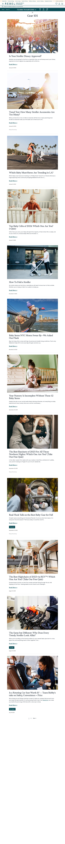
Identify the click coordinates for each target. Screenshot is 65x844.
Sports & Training (40, 1)
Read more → (13, 64)
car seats (12, 709)
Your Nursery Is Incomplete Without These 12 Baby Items (31, 397)
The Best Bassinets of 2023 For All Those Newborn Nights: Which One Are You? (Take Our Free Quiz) (30, 454)
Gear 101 (8, 9)
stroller (11, 647)
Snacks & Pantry (25, 1)
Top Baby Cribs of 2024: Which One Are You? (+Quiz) (31, 227)
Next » (34, 718)
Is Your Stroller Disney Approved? (25, 56)
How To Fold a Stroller (20, 282)
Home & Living (17, 1)
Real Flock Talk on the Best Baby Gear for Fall (31, 515)
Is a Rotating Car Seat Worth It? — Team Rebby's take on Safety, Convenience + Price (32, 694)
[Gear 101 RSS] (32, 12)
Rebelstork (45, 700)
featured (12, 527)
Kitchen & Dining (11, 1)
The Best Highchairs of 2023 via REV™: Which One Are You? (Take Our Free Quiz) (32, 578)
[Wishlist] (56, 4)
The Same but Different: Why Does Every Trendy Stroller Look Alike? (29, 634)
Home (3, 9)
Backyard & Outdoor (48, 1)
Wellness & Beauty (32, 1)
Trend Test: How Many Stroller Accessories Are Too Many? (32, 113)
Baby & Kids (4, 1)
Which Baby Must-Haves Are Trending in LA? (31, 172)
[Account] (59, 4)
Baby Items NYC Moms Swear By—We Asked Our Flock (31, 336)
